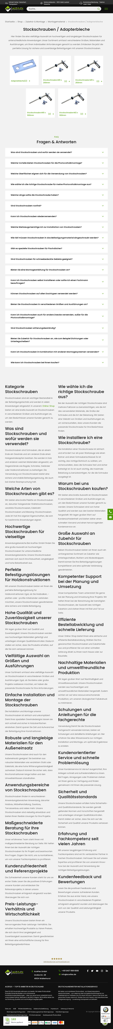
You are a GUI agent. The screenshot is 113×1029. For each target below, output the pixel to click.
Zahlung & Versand (67, 1009)
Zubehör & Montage (35, 21)
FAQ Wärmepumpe (62, 1012)
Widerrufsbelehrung (24, 1009)
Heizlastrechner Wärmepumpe (17, 1015)
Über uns (8, 1009)
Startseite (10, 21)
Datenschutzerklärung (41, 1009)
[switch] (106, 1020)
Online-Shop (48, 406)
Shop (20, 21)
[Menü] (109, 1007)
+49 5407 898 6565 (70, 970)
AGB (14, 1009)
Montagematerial (56, 21)
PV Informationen (35, 1015)
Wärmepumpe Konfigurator (16, 1012)
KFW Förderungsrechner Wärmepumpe (40, 1012)
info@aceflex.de (69, 974)
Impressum (54, 1009)
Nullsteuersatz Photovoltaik (52, 1015)
